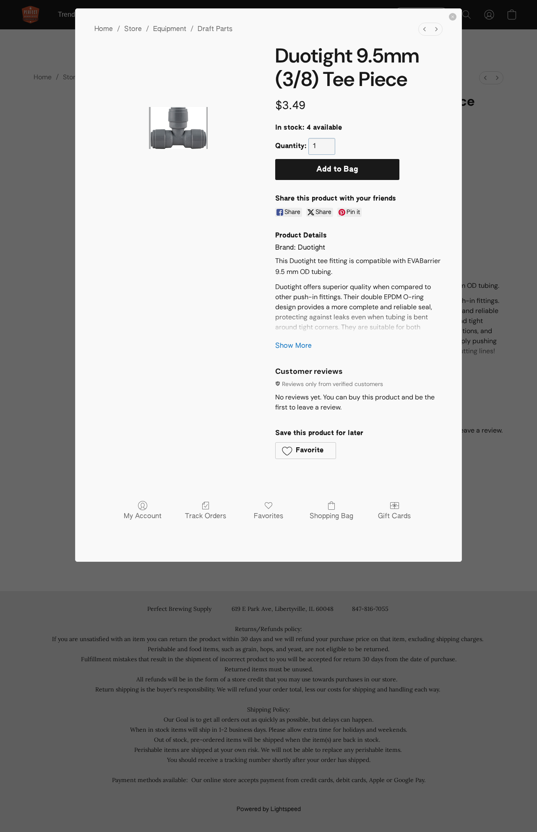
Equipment (169, 29)
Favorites (268, 516)
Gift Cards (394, 516)
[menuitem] (424, 29)
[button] (305, 450)
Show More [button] (293, 346)
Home (103, 29)
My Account (143, 516)
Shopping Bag (331, 516)
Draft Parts (215, 29)
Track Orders (205, 516)
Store (133, 29)
